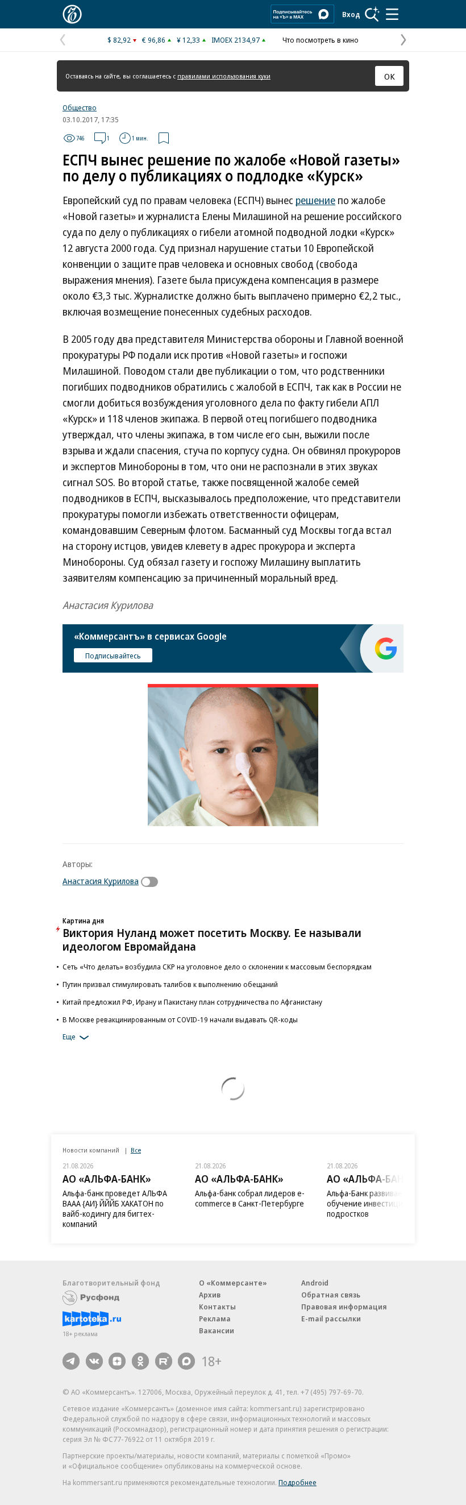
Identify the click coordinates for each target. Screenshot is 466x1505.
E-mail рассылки (331, 1318)
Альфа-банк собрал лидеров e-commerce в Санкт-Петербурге (250, 1198)
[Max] (186, 1361)
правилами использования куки (224, 76)
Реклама (215, 1318)
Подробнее (297, 1482)
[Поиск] (372, 14)
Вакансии (216, 1330)
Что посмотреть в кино (320, 40)
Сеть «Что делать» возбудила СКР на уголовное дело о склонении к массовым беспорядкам (217, 966)
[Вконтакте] (94, 1361)
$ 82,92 (119, 40)
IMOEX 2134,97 (235, 40)
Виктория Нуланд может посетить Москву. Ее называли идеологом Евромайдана (212, 939)
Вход (351, 14)
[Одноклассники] (140, 1361)
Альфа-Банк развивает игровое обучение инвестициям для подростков (382, 1203)
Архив (209, 1295)
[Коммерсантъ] (72, 14)
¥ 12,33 (188, 40)
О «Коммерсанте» (233, 1283)
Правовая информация (344, 1306)
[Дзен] (117, 1361)
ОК (389, 76)
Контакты (217, 1306)
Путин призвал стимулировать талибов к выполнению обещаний (170, 984)
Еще (69, 1036)
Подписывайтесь (113, 655)
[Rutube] (163, 1361)
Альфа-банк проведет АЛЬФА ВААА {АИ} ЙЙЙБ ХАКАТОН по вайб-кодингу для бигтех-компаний (115, 1208)
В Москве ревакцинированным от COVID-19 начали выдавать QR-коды (180, 1019)
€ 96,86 (153, 40)
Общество (80, 107)
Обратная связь (330, 1295)
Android (314, 1283)
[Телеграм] (71, 1361)
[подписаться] (152, 882)
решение (315, 200)
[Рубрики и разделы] (392, 14)
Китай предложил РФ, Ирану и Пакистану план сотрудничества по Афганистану (192, 1002)
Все (136, 1150)
